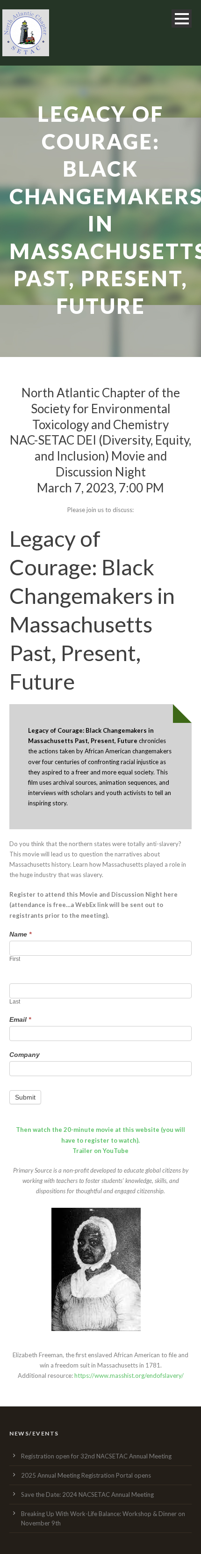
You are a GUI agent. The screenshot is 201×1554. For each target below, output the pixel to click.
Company (24, 1054)
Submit (25, 1097)
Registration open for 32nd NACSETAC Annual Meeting (96, 1456)
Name (20, 934)
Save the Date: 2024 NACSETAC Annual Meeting (87, 1494)
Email (20, 1019)
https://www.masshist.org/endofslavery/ (129, 1375)
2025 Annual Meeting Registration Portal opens (86, 1475)
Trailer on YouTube (100, 1150)
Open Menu (182, 18)
